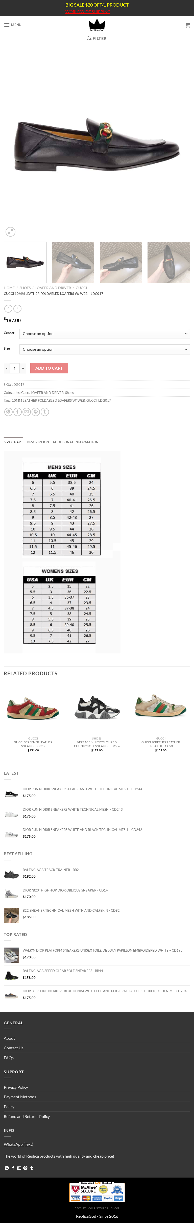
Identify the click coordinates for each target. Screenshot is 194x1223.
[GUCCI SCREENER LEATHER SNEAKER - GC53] (161, 708)
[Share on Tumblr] (45, 412)
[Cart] (187, 25)
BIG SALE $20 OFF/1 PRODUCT (97, 5)
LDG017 (104, 400)
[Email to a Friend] (26, 412)
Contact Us (13, 1047)
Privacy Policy (16, 1087)
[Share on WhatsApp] (8, 412)
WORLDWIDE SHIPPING (87, 11)
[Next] (180, 145)
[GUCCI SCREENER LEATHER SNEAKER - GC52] (33, 708)
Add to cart (49, 368)
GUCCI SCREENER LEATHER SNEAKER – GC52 (33, 744)
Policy (9, 1106)
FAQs (9, 1057)
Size (7, 348)
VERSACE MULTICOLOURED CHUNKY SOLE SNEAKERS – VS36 (97, 744)
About (9, 1038)
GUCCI (91, 400)
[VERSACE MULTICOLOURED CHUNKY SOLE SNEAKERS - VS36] (97, 708)
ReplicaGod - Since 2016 (97, 1216)
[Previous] (13, 145)
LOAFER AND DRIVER (53, 288)
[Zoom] (10, 232)
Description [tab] (38, 442)
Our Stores (98, 1208)
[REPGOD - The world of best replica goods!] (97, 25)
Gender (9, 333)
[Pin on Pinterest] (36, 412)
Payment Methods (20, 1096)
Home (9, 288)
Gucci (81, 288)
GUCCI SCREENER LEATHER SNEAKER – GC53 (160, 744)
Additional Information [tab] (76, 442)
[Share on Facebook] (17, 412)
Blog (115, 1208)
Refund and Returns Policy (27, 1116)
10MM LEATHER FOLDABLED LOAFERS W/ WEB (48, 400)
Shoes (25, 288)
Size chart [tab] (13, 442)
